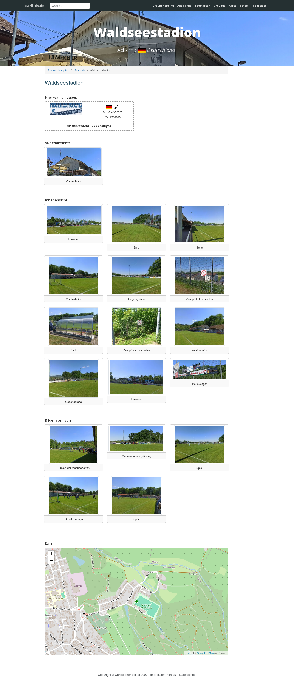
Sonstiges (260, 6)
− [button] (51, 560)
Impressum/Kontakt (163, 674)
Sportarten (202, 6)
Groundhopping (163, 6)
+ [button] (51, 554)
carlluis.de (35, 5)
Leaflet (189, 653)
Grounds (219, 6)
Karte (233, 6)
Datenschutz (187, 674)
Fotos (244, 6)
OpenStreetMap (205, 653)
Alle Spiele (184, 6)
